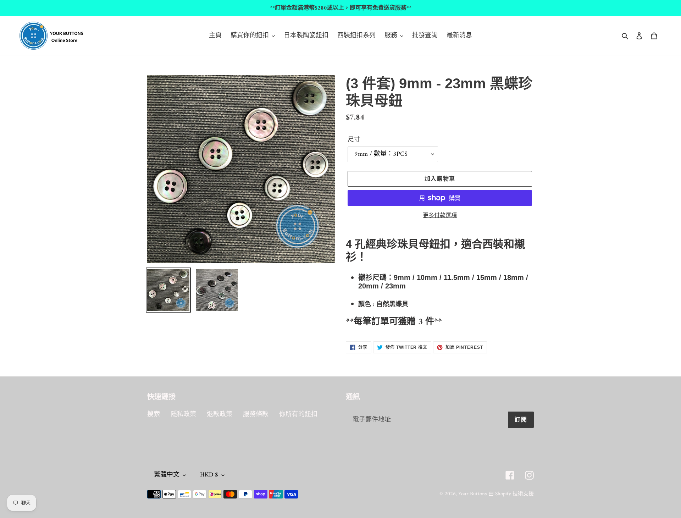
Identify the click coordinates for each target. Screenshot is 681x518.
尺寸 (354, 140)
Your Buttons (472, 494)
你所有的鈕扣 (298, 414)
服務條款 (255, 414)
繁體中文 (166, 474)
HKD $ (209, 474)
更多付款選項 (440, 215)
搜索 (153, 414)
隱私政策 (183, 414)
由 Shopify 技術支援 (511, 494)
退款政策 (219, 414)
